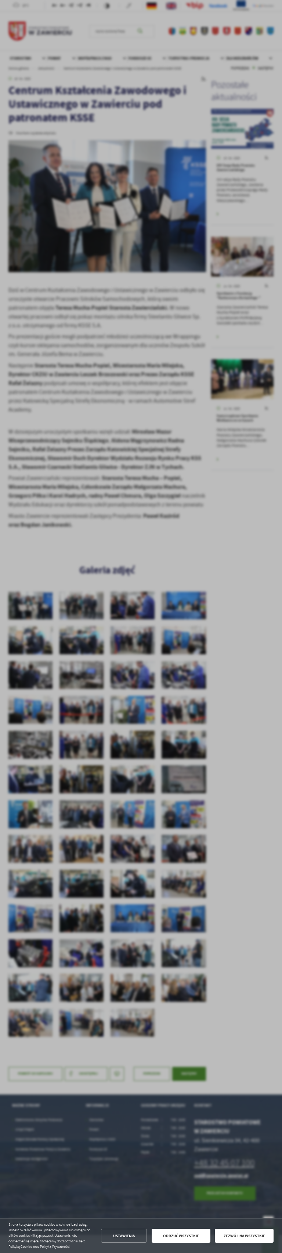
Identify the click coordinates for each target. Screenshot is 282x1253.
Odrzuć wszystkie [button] (181, 1236)
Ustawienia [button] (124, 1236)
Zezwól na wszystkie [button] (244, 1236)
